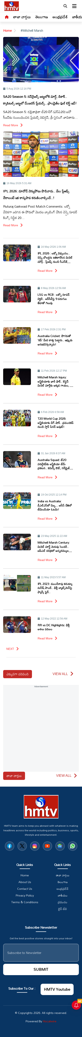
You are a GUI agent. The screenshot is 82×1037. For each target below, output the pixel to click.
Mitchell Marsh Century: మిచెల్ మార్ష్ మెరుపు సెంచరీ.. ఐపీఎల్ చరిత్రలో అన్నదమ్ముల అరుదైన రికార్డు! (54, 546)
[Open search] (65, 6)
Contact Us (24, 889)
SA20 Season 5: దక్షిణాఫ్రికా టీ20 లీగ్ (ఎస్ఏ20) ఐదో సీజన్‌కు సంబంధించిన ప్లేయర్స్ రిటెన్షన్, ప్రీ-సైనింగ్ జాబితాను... (40, 114)
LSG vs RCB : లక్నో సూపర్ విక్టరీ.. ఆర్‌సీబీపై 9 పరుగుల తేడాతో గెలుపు (54, 299)
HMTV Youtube (57, 989)
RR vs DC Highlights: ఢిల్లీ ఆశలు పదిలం (54, 627)
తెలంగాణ (42, 17)
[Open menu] (74, 6)
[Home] (7, 17)
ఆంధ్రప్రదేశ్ (60, 17)
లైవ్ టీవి (62, 909)
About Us (25, 882)
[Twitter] (22, 846)
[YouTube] (47, 846)
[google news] (60, 846)
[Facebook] (9, 846)
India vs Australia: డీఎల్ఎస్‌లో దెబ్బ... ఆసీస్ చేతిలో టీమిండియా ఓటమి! (55, 505)
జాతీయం (62, 895)
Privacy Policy (25, 895)
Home (7, 30)
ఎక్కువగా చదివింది (18, 674)
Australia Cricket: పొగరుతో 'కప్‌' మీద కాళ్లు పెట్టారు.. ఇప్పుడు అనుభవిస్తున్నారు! (55, 340)
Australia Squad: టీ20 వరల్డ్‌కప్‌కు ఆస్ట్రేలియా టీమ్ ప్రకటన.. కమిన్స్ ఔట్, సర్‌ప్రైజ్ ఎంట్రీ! (54, 464)
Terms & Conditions (24, 902)
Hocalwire (49, 1021)
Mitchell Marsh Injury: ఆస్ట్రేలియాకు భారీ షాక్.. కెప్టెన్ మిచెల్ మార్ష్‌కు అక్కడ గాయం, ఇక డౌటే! (55, 381)
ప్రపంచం (62, 902)
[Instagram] (35, 846)
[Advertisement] (41, 731)
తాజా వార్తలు (22, 17)
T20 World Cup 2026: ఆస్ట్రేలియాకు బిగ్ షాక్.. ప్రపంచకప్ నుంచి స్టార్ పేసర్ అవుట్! (56, 422)
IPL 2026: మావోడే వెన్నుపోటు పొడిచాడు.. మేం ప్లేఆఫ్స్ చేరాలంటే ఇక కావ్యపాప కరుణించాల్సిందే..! (36, 194)
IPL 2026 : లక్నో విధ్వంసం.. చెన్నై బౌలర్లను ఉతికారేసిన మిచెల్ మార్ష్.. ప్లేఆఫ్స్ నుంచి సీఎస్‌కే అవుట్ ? (55, 257)
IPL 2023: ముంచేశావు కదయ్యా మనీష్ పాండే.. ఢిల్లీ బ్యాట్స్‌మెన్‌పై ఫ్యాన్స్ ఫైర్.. (55, 588)
